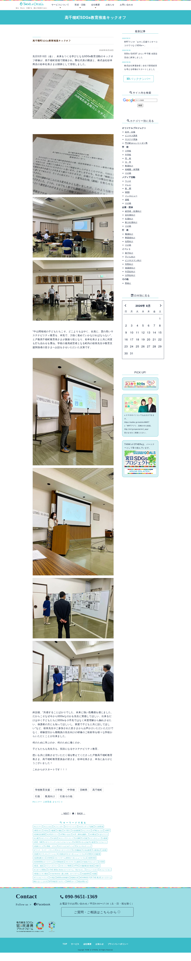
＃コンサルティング (84, 846)
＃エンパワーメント (66, 838)
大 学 (128, 161)
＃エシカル (47, 826)
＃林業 (104, 850)
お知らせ (110, 4)
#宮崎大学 (74, 877)
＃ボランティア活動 (85, 826)
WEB (127, 192)
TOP (65, 943)
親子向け (129, 252)
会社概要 (95, 4)
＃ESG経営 (59, 862)
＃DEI (76, 842)
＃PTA (75, 865)
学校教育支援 (42, 789)
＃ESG (89, 854)
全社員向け (130, 214)
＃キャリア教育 (66, 865)
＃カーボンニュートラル (76, 854)
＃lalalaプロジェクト (89, 862)
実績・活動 (80, 4)
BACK (80, 813)
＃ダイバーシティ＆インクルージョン (58, 842)
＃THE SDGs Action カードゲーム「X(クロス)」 (66, 869)
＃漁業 (36, 854)
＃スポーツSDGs (40, 869)
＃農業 (104, 838)
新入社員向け (131, 222)
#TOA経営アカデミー (57, 881)
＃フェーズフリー (51, 865)
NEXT (66, 813)
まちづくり (57, 801)
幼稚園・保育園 (132, 169)
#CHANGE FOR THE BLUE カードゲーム (95, 877)
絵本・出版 (130, 131)
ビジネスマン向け (133, 260)
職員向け (129, 234)
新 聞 (128, 188)
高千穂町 (97, 789)
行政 (37, 796)
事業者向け (130, 237)
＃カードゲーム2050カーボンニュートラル (70, 858)
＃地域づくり (38, 846)
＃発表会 (61, 854)
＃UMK (78, 838)
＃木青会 (93, 834)
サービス (75, 943)
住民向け (129, 241)
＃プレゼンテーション (48, 854)
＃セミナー (38, 826)
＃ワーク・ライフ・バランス (44, 850)
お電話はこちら (176, 4)
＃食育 (92, 842)
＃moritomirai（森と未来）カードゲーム (65, 873)
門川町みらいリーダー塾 (136, 143)
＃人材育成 (99, 826)
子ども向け (130, 256)
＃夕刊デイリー (52, 834)
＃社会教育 (87, 850)
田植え (128, 283)
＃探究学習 (92, 858)
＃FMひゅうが (97, 830)
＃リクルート (102, 842)
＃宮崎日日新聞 (39, 834)
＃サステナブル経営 (72, 862)
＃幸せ (45, 830)
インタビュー (131, 195)
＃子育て (67, 830)
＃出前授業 (76, 830)
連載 (127, 199)
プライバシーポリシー (118, 943)
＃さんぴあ (84, 842)
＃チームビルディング (66, 846)
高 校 (128, 158)
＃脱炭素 (97, 854)
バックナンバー (140, 79)
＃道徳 (94, 873)
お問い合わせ (126, 4)
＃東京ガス (38, 830)
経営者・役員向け (133, 211)
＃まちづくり (103, 834)
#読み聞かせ (82, 881)
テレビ (128, 184)
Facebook (43, 904)
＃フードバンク (71, 826)
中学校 (71, 789)
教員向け (50, 796)
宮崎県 (84, 789)
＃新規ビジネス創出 (41, 873)
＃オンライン (45, 838)
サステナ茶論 (131, 139)
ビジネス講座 (131, 135)
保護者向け (130, 267)
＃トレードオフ (92, 869)
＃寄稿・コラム (51, 846)
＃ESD (101, 862)
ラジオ (128, 181)
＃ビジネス (86, 830)
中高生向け (130, 271)
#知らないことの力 (41, 881)
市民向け (129, 264)
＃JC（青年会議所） (80, 834)
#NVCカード (71, 881)
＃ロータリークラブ (64, 850)
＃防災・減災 (38, 865)
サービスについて (60, 4)
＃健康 (52, 830)
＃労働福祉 (77, 850)
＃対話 (52, 877)
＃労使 (84, 838)
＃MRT (107, 830)
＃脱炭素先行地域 (86, 865)
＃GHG (49, 858)
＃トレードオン (105, 869)
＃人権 (36, 838)
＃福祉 (59, 830)
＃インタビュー (95, 838)
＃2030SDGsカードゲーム (43, 862)
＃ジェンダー (58, 826)
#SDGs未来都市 (63, 877)
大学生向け (130, 275)
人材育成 (47, 801)
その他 (128, 173)
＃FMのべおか (65, 834)
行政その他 (66, 796)
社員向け (129, 218)
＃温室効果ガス (39, 858)
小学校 (59, 789)
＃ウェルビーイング (41, 877)
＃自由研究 (86, 873)
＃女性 (54, 838)
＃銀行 (97, 865)
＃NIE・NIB (38, 842)
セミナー (38, 801)
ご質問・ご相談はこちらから (95, 912)
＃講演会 (96, 850)
